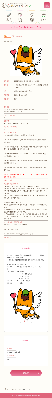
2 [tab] (28, 322)
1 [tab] (25, 322)
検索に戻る (26, 373)
